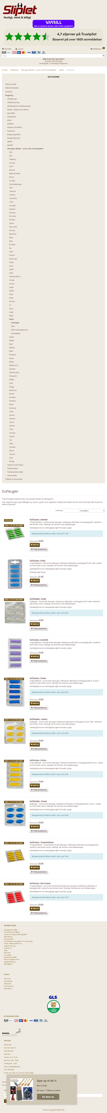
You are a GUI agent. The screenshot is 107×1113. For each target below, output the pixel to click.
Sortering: (59, 510)
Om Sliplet (7, 955)
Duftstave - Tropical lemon (42, 842)
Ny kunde (7, 953)
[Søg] (103, 56)
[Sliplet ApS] (20, 10)
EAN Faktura (8, 937)
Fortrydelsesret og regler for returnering (18, 941)
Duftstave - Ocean (38, 678)
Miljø (5, 950)
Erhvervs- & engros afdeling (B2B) (15, 934)
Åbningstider (8, 964)
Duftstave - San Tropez (40, 883)
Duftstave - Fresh (37, 560)
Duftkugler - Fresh (38, 599)
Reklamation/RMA (10, 957)
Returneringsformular (11, 959)
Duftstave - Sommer (39, 519)
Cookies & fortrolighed (12, 932)
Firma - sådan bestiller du (12, 943)
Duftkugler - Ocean (38, 801)
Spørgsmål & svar (10, 962)
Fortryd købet (9, 939)
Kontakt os (7, 948)
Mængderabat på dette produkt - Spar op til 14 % (50, 533)
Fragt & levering (9, 946)
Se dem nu (48, 1096)
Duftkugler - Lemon (38, 719)
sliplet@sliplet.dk (14, 1067)
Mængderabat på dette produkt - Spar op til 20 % (50, 613)
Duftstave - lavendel (39, 640)
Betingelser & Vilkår (11, 930)
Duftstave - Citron (38, 760)
